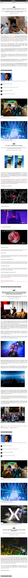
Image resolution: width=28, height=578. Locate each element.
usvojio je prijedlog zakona (11, 35)
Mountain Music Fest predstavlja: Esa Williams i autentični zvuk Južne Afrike (14, 77)
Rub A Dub (20, 281)
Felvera (22, 173)
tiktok (6, 70)
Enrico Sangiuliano (6, 281)
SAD (3, 70)
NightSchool (2, 321)
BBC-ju (3, 48)
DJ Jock (4, 282)
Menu (26, 2)
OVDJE (9, 427)
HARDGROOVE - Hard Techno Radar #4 (6, 445)
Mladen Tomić (10, 281)
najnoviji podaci (19, 59)
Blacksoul (2, 281)
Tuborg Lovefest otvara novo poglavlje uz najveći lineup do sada (9, 87)
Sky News (17, 50)
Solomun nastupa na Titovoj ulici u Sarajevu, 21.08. (8, 455)
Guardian (13, 38)
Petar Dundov (14, 281)
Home (1, 2)
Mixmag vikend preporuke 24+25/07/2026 (7, 90)
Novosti (14, 2)
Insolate (18, 281)
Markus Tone (24, 281)
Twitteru (17, 65)
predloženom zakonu (11, 36)
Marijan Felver (5, 173)
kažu (7, 54)
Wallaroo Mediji (5, 43)
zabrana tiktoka (9, 70)
